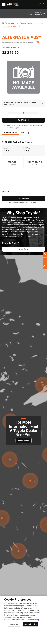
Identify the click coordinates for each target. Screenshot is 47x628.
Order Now (23, 249)
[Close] (43, 599)
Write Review (23, 198)
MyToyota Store (8, 23)
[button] (4, 113)
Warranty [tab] (25, 132)
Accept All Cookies (30, 624)
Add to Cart (23, 120)
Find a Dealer (23, 440)
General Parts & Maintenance (31, 23)
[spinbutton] (23, 113)
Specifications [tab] (10, 132)
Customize (14, 624)
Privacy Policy (33, 620)
